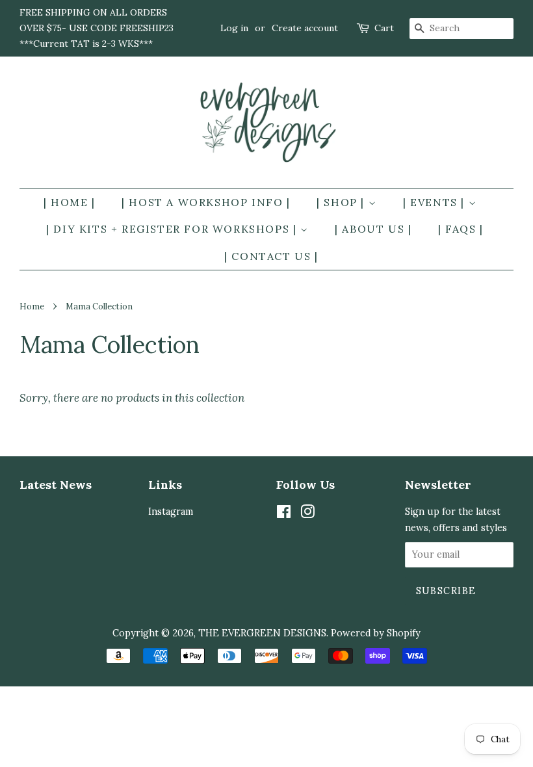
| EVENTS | (436, 202)
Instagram (170, 511)
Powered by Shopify (376, 633)
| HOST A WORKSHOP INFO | (206, 202)
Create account (305, 28)
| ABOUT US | (373, 228)
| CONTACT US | (271, 256)
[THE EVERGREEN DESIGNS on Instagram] (307, 514)
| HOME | (70, 202)
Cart (384, 28)
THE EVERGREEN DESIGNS (262, 633)
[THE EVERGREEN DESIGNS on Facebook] (283, 514)
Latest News (56, 484)
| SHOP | (342, 202)
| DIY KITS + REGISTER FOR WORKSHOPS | (173, 228)
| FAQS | (461, 228)
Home (32, 306)
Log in (234, 28)
